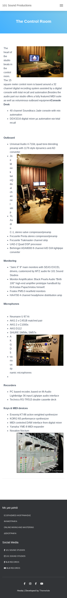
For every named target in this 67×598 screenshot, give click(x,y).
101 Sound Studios (15, 550)
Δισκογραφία (10, 533)
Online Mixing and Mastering (19, 527)
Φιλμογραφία (10, 521)
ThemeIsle (44, 590)
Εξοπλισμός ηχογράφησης (17, 515)
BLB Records (12, 562)
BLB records (13, 568)
